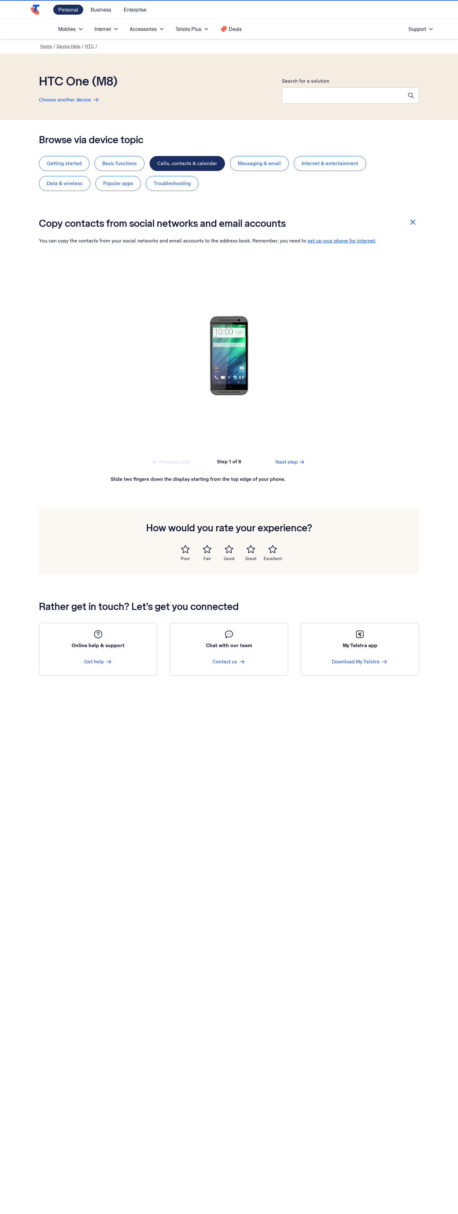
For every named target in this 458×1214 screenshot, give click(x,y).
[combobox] (342, 95)
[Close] (413, 222)
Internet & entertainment (330, 163)
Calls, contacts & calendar (187, 163)
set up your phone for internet (341, 240)
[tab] (64, 163)
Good (229, 558)
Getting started (64, 163)
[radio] (185, 549)
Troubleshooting (172, 183)
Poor (185, 558)
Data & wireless (65, 183)
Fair (207, 558)
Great (250, 558)
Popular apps (118, 183)
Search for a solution (305, 81)
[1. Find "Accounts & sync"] (229, 355)
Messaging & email (259, 163)
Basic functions (119, 163)
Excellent (273, 558)
